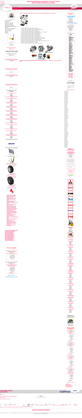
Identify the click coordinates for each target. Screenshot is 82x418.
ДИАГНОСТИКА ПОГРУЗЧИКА (70, 76)
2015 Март (65, 113)
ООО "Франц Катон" (2, 397)
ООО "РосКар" (68, 384)
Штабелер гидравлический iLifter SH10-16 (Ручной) (11, 125)
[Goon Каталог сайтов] (30, 405)
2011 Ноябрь (66, 93)
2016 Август (66, 122)
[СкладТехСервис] (11, 18)
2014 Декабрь (66, 111)
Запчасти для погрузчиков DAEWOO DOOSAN (11, 199)
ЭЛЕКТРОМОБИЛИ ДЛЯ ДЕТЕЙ (71, 17)
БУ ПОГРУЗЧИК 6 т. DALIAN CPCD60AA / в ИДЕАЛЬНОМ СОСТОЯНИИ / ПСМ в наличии (11, 69)
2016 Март (65, 119)
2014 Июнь (65, 106)
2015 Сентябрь (66, 115)
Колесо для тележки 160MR (70, 333)
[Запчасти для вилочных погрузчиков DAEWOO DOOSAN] (70, 201)
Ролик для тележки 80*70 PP (70, 359)
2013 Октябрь (66, 100)
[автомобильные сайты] (51, 405)
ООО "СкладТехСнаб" (69, 386)
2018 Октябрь (66, 142)
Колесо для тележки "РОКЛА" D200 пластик (70, 297)
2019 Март (65, 146)
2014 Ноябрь (66, 110)
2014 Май (65, 105)
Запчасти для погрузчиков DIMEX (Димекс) (11, 220)
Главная (74, 5)
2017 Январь (66, 125)
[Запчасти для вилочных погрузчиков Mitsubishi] (70, 184)
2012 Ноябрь (66, 97)
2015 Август (66, 114)
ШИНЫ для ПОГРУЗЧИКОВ (70, 149)
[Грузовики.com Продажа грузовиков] (34, 405)
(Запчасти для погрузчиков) (11, 230)
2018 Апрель (66, 137)
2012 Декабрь (66, 98)
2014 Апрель (66, 104)
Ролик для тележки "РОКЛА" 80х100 (70, 309)
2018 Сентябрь (66, 141)
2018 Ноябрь (66, 143)
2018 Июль (65, 140)
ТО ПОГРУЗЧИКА (70, 77)
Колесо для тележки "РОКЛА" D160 (70, 291)
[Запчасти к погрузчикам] (70, 323)
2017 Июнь (65, 129)
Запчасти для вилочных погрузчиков (37, 1)
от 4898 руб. (11, 185)
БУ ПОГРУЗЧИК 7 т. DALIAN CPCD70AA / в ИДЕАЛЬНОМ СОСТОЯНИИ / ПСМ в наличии (11, 84)
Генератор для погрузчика (11, 222)
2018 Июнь (65, 139)
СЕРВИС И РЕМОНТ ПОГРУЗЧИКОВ (70, 74)
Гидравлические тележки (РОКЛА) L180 (11, 115)
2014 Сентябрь (66, 108)
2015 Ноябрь (66, 116)
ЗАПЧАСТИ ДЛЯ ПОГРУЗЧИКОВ (41, 410)
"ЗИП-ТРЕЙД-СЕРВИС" (6, 390)
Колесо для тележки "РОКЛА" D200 (70, 285)
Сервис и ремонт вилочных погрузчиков (43, 2)
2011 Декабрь (66, 94)
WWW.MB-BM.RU (11, 275)
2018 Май (65, 138)
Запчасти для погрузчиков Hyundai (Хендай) (11, 210)
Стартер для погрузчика (11, 221)
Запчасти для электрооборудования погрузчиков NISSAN (74, 7)
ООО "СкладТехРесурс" (69, 385)
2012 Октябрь (66, 96)
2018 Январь (66, 135)
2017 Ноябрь (66, 133)
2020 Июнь (65, 147)
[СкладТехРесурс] (65, 392)
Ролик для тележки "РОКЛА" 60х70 (70, 253)
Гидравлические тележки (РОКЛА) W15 (11, 135)
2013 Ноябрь (66, 101)
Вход (74, 8)
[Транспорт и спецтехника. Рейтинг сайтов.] (41, 405)
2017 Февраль (66, 126)
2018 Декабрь (66, 144)
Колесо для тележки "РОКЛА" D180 (70, 259)
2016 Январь (66, 117)
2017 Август (66, 131)
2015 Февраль (66, 112)
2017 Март (65, 127)
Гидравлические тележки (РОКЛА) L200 (11, 119)
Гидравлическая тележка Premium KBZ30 (11, 265)
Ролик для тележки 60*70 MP (70, 346)
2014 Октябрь (66, 109)
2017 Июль (65, 130)
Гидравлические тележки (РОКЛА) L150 (11, 111)
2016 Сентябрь (66, 123)
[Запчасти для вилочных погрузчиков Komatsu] (70, 213)
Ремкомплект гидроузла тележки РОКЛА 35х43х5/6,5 (70, 266)
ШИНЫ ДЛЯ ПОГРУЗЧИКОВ (70, 152)
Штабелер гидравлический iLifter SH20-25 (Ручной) (11, 131)
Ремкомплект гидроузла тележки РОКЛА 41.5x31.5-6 (70, 273)
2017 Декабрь (66, 134)
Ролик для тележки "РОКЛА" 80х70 (70, 241)
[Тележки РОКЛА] (11, 39)
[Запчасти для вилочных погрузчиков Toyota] (70, 207)
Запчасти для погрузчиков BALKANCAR (11, 206)
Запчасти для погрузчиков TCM (12, 202)
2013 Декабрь (66, 102)
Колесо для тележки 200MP (70, 372)
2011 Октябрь (66, 92)
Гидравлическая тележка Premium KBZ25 (11, 253)
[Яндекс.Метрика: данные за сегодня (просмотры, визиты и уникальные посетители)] (2, 394)
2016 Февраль (66, 118)
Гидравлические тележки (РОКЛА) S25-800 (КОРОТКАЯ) (11, 98)
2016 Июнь (65, 121)
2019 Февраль (66, 145)
